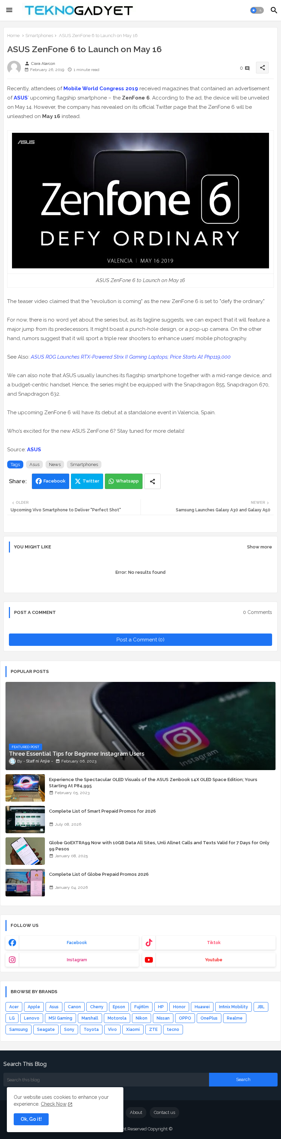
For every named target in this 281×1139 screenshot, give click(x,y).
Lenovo (31, 1018)
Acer (14, 1006)
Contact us (164, 1112)
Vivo (112, 1029)
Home (13, 35)
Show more (259, 546)
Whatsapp (127, 481)
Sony (69, 1029)
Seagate (46, 1029)
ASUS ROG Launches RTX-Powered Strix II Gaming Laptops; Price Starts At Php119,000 (131, 357)
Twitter (91, 481)
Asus (34, 464)
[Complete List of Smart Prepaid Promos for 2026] (25, 819)
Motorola (117, 1018)
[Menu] (9, 10)
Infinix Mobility (233, 1006)
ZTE (153, 1029)
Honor (179, 1006)
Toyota (91, 1029)
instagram (77, 959)
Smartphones (39, 35)
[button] (257, 10)
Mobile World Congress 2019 (100, 88)
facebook (77, 942)
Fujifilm (141, 1006)
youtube (213, 959)
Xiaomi (133, 1029)
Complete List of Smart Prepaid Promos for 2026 (102, 811)
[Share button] (152, 481)
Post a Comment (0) (140, 640)
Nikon (141, 1018)
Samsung (18, 1029)
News (55, 464)
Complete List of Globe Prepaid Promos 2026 (99, 874)
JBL (261, 1006)
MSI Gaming (60, 1018)
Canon (74, 1006)
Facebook (54, 481)
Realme (235, 1018)
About (136, 1112)
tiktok (214, 942)
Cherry (96, 1006)
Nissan (163, 1018)
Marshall (90, 1018)
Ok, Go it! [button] (31, 1119)
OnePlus (209, 1018)
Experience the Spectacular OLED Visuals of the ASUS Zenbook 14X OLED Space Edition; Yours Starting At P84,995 (153, 782)
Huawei (202, 1006)
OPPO (185, 1018)
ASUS (21, 98)
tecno (173, 1029)
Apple (34, 1006)
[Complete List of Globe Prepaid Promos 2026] (25, 882)
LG (12, 1018)
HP (161, 1006)
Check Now (53, 1104)
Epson (119, 1006)
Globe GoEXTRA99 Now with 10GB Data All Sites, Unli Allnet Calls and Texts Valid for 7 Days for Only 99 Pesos (159, 845)
